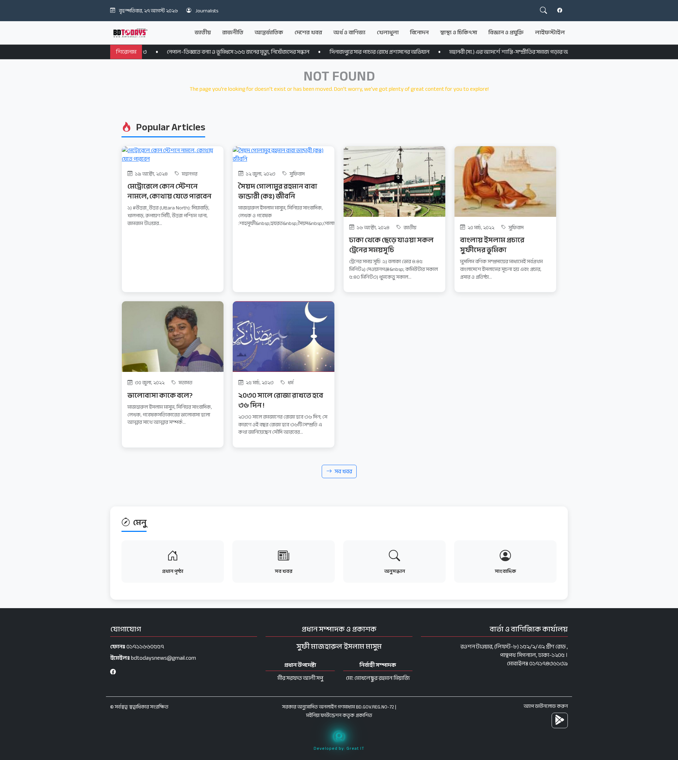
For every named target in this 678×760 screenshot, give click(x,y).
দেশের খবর (308, 32)
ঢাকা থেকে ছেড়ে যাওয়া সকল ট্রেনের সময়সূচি (391, 244)
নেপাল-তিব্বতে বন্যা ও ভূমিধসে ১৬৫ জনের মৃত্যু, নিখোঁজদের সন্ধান (208, 52)
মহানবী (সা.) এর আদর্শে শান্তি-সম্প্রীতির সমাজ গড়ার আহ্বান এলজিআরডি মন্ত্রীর (507, 52)
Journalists (206, 11)
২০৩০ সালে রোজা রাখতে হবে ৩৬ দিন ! (280, 400)
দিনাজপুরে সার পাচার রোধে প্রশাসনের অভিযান (349, 52)
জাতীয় (203, 32)
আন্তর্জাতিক (269, 32)
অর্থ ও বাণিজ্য (349, 32)
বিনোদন (419, 32)
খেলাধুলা (388, 32)
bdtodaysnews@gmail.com (163, 658)
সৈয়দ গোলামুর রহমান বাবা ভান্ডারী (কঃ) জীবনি (277, 191)
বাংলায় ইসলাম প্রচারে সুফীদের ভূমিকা (492, 244)
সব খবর (343, 471)
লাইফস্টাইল (550, 32)
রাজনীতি (232, 32)
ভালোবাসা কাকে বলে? (159, 395)
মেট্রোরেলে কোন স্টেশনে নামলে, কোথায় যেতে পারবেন (169, 191)
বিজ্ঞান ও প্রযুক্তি (506, 32)
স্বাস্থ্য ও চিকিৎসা (458, 32)
